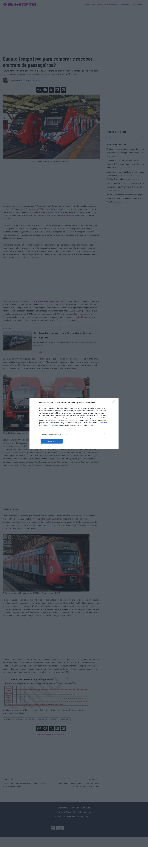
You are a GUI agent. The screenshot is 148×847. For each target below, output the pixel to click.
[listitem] (74, 434)
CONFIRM (51, 441)
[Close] (114, 402)
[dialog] (74, 423)
